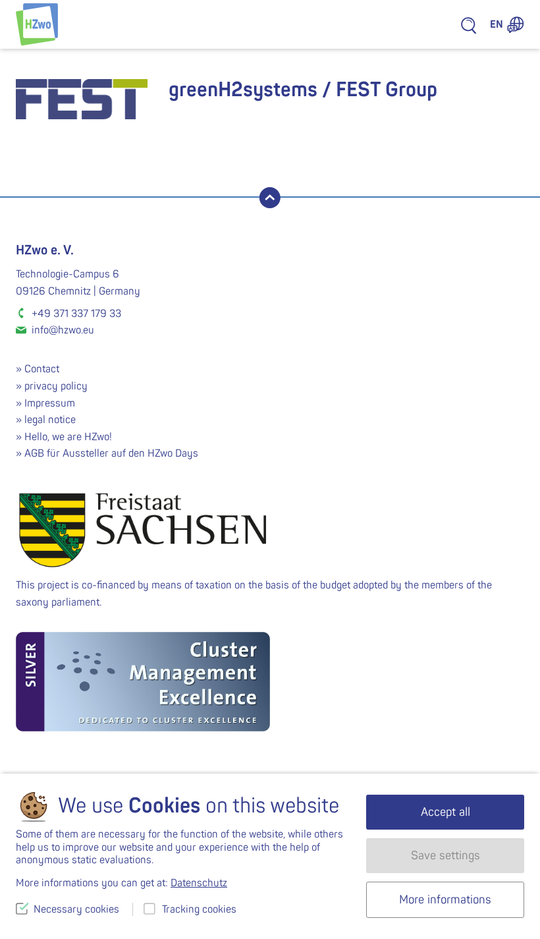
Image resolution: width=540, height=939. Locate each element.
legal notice (50, 419)
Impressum (49, 403)
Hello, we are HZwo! (68, 436)
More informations (445, 900)
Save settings (445, 856)
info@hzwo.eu (63, 330)
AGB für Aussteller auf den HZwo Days (111, 453)
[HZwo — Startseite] (37, 24)
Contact (41, 369)
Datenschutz (199, 883)
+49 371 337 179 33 (76, 313)
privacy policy (56, 386)
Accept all (445, 812)
